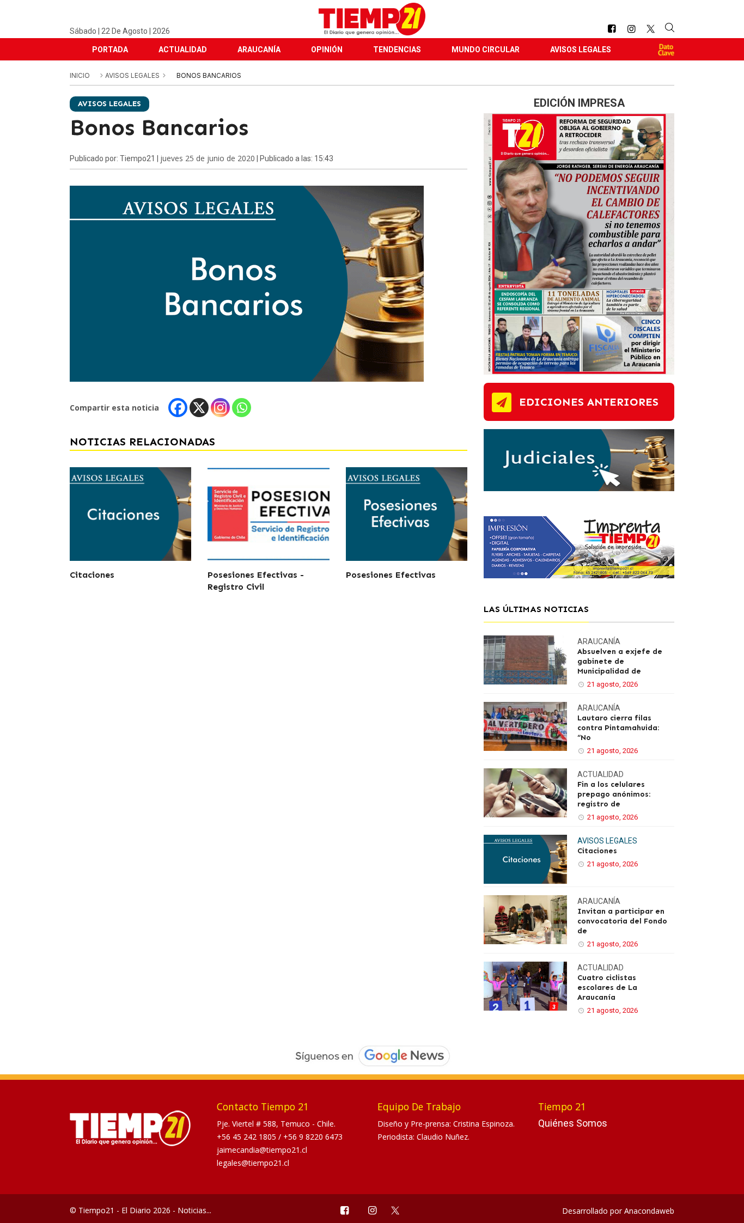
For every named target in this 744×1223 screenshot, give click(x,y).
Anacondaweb (649, 1211)
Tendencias (397, 49)
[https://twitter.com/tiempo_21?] (650, 29)
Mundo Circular (486, 49)
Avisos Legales (580, 49)
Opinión (327, 49)
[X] (199, 407)
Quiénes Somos (572, 1123)
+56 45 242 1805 (247, 1137)
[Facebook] (177, 407)
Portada (110, 49)
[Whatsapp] (241, 407)
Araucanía (258, 49)
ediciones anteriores (588, 401)
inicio (80, 75)
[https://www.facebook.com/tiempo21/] (611, 29)
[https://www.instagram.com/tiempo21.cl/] (631, 29)
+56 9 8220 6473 (313, 1137)
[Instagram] (220, 407)
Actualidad (182, 49)
